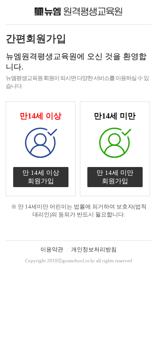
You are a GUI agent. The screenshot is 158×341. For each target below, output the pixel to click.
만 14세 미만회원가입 (115, 176)
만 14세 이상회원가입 (40, 176)
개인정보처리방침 (94, 249)
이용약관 (51, 249)
